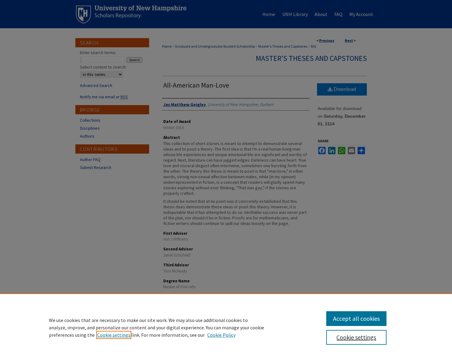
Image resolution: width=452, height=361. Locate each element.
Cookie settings (113, 335)
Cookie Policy (221, 335)
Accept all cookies (356, 318)
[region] (226, 327)
